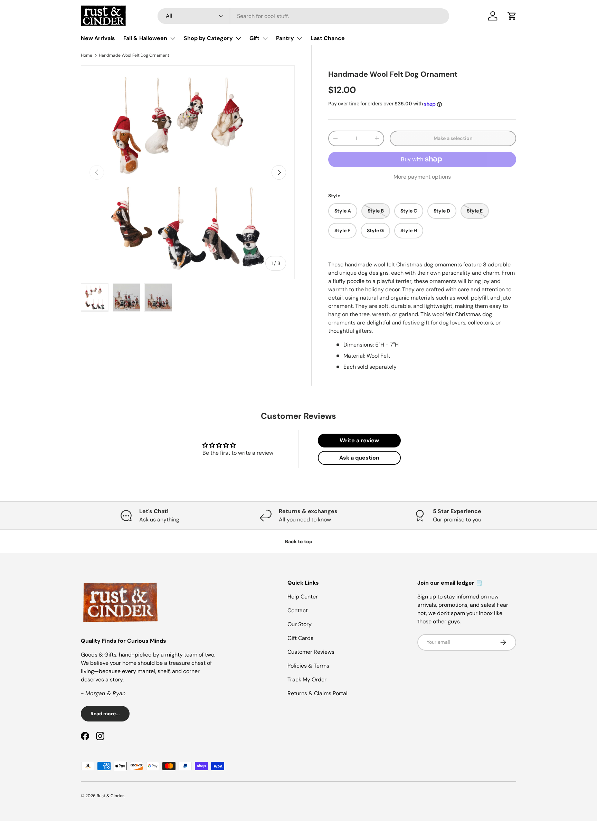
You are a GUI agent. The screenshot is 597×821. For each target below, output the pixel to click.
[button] (512, 15)
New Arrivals (98, 38)
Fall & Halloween (145, 38)
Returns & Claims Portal (317, 693)
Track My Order (306, 679)
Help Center (302, 596)
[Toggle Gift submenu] (265, 38)
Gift (254, 38)
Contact (297, 610)
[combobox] (303, 16)
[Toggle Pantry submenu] (299, 38)
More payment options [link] (422, 176)
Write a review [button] (359, 440)
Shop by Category (208, 38)
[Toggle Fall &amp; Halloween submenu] (173, 38)
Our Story (299, 624)
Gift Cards (300, 638)
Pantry (285, 38)
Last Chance (328, 38)
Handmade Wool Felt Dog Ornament (134, 55)
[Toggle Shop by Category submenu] (238, 38)
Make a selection (453, 138)
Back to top (298, 541)
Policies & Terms (308, 665)
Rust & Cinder (110, 796)
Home (86, 55)
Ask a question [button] (359, 457)
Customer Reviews (310, 651)
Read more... (105, 713)
